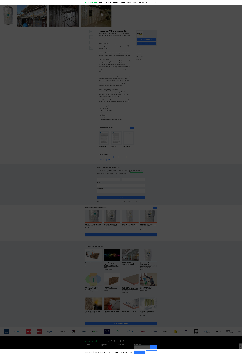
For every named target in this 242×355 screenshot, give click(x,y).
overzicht (106, 352)
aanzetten (129, 352)
